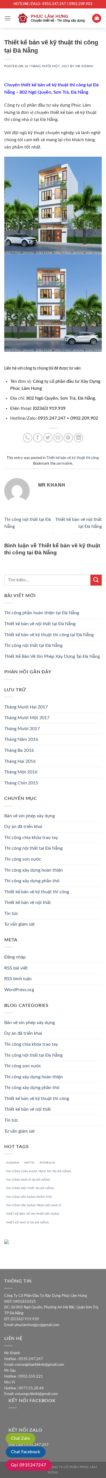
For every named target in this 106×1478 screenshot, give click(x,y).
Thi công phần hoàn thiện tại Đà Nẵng (41, 613)
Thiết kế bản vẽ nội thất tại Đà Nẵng (39, 624)
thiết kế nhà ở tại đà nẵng (27, 1222)
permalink (64, 463)
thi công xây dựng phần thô (29, 1197)
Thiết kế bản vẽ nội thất (27, 902)
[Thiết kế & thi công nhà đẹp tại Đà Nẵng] (52, 18)
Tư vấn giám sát (19, 924)
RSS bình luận (18, 979)
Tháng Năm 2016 (21, 739)
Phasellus (47, 1162)
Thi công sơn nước (22, 859)
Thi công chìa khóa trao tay (31, 837)
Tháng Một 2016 (20, 772)
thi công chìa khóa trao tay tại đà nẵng (38, 1171)
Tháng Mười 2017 (22, 728)
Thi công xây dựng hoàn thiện (33, 870)
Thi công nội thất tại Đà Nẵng (33, 645)
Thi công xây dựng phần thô (31, 881)
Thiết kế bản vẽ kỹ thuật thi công (72, 458)
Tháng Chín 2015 (21, 783)
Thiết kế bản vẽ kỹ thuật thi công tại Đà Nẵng (49, 635)
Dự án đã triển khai (23, 826)
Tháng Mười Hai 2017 (26, 707)
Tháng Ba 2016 (19, 750)
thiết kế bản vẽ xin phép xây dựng (32, 1213)
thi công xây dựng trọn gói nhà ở (33, 1205)
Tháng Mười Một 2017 (26, 718)
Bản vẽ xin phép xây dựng (29, 816)
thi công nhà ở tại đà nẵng (28, 1179)
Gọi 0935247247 (28, 1465)
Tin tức (11, 913)
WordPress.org (19, 989)
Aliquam (12, 1162)
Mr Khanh (84, 66)
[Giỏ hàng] (96, 18)
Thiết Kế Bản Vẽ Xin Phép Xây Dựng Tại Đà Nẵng (52, 656)
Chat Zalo (20, 1438)
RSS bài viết (16, 968)
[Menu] (7, 18)
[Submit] (96, 580)
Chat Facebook (25, 1452)
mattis (29, 1162)
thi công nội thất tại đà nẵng (30, 1188)
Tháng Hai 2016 (20, 761)
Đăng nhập (15, 957)
